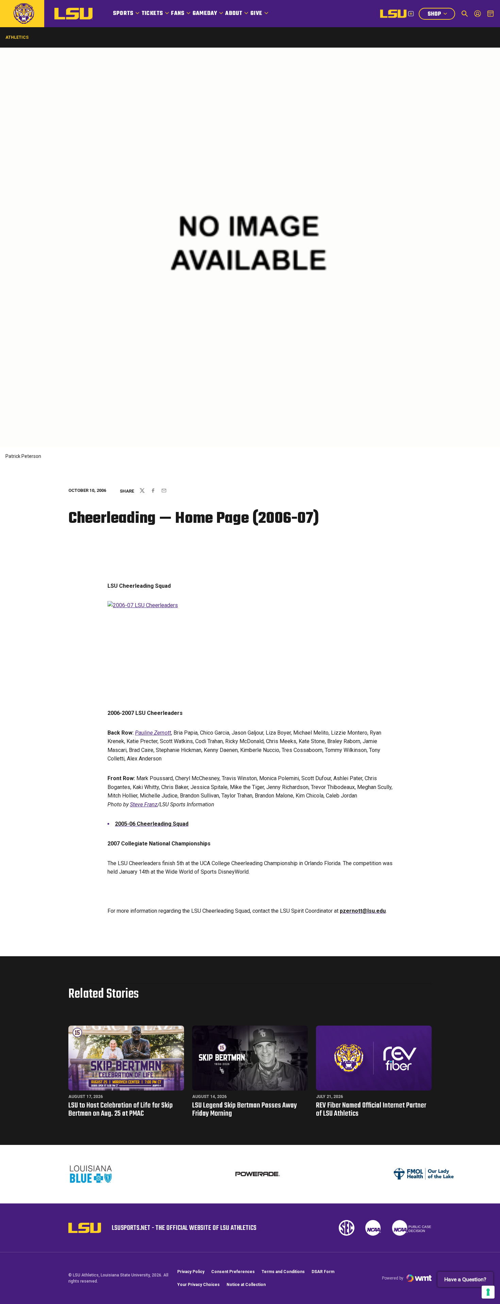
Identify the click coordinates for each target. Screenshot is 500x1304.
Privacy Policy (190, 1271)
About (233, 13)
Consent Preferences (233, 1271)
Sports (123, 13)
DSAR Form (323, 1271)
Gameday (205, 13)
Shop (441, 15)
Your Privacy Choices (198, 1284)
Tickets (152, 13)
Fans (177, 13)
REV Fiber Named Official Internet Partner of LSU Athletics (371, 1109)
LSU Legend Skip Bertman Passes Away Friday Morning (244, 1109)
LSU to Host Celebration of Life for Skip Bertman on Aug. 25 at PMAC (120, 1109)
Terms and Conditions (283, 1271)
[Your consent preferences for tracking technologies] (488, 1292)
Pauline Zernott (153, 733)
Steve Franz (143, 804)
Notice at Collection (246, 1284)
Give (256, 13)
